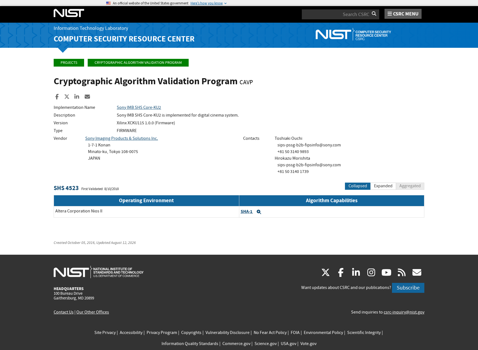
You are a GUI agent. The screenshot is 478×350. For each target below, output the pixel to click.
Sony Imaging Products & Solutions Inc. (121, 138)
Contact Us (64, 312)
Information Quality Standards (190, 343)
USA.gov (288, 343)
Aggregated (410, 186)
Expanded (383, 186)
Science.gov (265, 343)
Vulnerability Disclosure (228, 332)
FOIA (295, 332)
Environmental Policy (323, 332)
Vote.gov (308, 343)
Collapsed (358, 186)
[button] (259, 212)
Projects (69, 62)
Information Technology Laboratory (91, 28)
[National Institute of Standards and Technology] (99, 272)
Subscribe (408, 287)
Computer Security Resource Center (124, 39)
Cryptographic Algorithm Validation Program (138, 62)
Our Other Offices (92, 312)
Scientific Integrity (364, 332)
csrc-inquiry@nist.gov (404, 312)
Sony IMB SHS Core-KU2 (139, 107)
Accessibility (131, 332)
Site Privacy (105, 332)
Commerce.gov (236, 343)
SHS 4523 (66, 188)
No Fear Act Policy (270, 332)
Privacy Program (162, 332)
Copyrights (191, 332)
